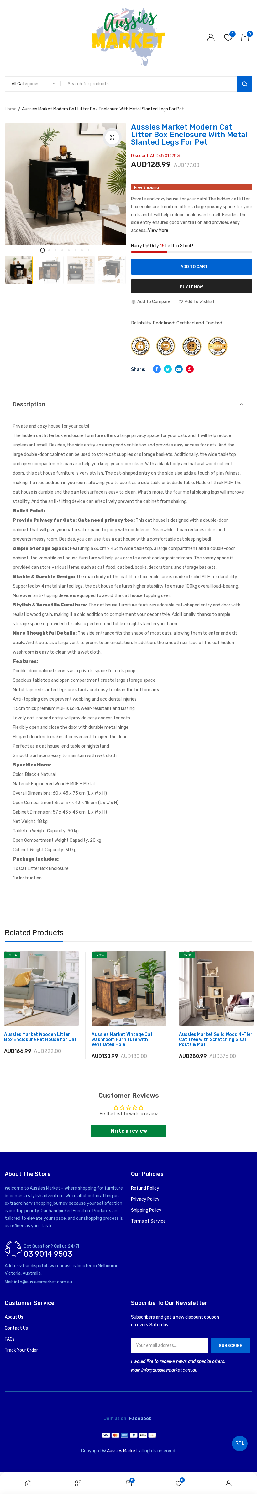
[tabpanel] (65, 184)
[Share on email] (179, 369)
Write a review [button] (128, 1131)
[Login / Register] (212, 38)
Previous (17, 260)
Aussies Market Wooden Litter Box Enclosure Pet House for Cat (40, 1037)
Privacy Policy (145, 1199)
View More (158, 230)
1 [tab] (42, 250)
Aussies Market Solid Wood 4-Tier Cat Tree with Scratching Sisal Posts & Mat (216, 1039)
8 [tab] (88, 250)
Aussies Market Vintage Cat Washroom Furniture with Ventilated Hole (122, 1039)
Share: (138, 369)
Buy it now (191, 287)
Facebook (140, 1419)
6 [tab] (75, 250)
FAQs (10, 1339)
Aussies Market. (122, 1451)
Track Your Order (21, 1350)
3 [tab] (55, 250)
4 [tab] (62, 250)
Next (115, 260)
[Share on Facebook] (157, 369)
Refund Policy (145, 1188)
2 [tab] (49, 250)
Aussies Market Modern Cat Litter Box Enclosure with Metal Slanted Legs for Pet (189, 135)
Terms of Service (148, 1221)
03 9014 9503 (48, 1254)
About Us (14, 1317)
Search (244, 84)
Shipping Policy (146, 1210)
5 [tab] (69, 250)
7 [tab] (82, 250)
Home (11, 109)
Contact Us (16, 1328)
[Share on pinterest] (190, 369)
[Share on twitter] (168, 369)
